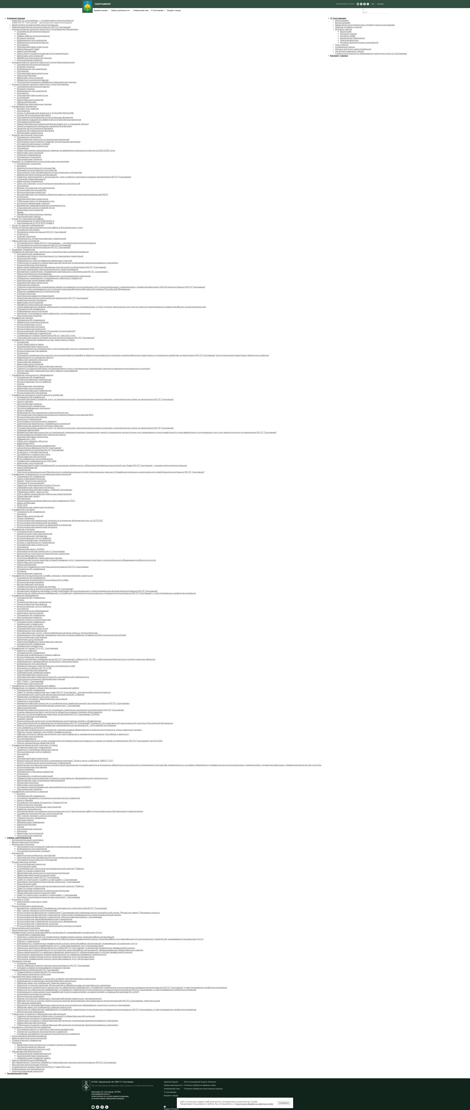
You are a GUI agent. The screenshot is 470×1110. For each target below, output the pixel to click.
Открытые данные (21, 961)
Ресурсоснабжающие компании (33, 408)
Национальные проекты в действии (31, 930)
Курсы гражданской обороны (32, 670)
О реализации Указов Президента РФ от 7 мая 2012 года (46, 335)
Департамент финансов (24, 106)
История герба (347, 36)
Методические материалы (30, 996)
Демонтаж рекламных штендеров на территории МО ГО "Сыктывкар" (52, 298)
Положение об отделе (28, 230)
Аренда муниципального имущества (36, 168)
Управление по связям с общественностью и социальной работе (45, 688)
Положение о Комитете (29, 137)
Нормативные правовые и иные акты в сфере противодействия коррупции (56, 979)
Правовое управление (23, 249)
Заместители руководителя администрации (35, 25)
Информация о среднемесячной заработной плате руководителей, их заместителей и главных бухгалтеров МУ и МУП (78, 992)
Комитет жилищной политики (27, 135)
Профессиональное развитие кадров (36, 586)
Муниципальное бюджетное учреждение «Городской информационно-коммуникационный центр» (69, 915)
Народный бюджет (26, 51)
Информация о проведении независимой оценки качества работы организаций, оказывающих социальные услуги (77, 943)
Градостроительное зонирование (34, 274)
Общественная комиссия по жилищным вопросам (43, 139)
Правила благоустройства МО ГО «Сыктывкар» (41, 972)
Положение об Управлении (31, 578)
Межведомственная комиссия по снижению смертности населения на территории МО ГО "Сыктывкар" (70, 710)
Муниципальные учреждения (27, 906)
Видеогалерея (342, 23)
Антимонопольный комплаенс (28, 840)
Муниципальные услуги (29, 324)
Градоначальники (349, 40)
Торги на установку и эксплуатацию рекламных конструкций (48, 183)
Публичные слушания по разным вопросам (39, 1018)
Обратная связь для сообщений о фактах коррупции (44, 983)
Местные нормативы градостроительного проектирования (47, 269)
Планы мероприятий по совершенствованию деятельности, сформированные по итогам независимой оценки (74, 952)
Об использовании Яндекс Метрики (200, 1082)
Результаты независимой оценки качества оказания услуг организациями (55, 957)
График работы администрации (33, 36)
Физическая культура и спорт (32, 901)
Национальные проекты (29, 159)
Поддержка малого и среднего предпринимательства (45, 1029)
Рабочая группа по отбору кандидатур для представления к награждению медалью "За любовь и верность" (73, 734)
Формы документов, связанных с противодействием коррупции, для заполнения (59, 998)
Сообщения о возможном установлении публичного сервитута (49, 278)
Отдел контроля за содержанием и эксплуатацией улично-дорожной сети (55, 349)
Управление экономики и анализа (30, 791)
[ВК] (361, 4)
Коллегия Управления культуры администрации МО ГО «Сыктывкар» (53, 567)
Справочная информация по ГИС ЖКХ (36, 461)
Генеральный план (141, 10)
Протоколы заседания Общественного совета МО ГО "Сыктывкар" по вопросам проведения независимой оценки (76, 948)
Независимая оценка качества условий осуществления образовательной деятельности (62, 778)
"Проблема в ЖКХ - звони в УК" (32, 492)
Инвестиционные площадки (32, 300)
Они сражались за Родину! (31, 727)
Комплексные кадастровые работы (35, 280)
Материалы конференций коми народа (37, 697)
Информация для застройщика (28, 1069)
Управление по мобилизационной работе (33, 686)
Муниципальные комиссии (31, 192)
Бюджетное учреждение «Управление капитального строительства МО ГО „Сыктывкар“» (62, 271)
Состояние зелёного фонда (31, 1047)
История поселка (26, 38)
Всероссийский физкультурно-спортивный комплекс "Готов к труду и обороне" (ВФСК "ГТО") (65, 760)
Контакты (21, 34)
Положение (23, 342)
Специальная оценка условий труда (36, 208)
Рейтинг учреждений (28, 941)
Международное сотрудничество (29, 1038)
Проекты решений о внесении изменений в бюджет (44, 126)
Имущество (18, 853)
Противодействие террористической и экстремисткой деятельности (53, 677)
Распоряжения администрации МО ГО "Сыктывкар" (44, 247)
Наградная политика (27, 783)
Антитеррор (23, 97)
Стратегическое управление (31, 818)
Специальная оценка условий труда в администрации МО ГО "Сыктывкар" (56, 338)
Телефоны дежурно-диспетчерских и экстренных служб (46, 666)
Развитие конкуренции (29, 809)
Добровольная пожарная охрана (33, 672)
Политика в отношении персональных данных (41, 679)
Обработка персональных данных (34, 58)
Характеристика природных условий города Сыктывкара (46, 1045)
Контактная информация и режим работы (38, 655)
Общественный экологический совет (36, 875)
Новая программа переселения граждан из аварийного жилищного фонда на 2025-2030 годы (66, 150)
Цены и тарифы (25, 401)
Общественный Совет (28, 49)
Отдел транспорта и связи (30, 344)
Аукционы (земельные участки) (33, 203)
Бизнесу (21, 794)
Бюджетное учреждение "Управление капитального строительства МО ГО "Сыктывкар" (62, 908)
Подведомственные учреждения (34, 333)
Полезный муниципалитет (30, 483)
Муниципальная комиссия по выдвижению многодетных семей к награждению (59, 721)
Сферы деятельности (120, 10)
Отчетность (22, 197)
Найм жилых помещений (30, 181)
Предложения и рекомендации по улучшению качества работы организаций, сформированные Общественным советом (80, 950)
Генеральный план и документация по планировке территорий (50, 256)
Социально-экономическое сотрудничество (40, 813)
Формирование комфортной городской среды (41, 434)
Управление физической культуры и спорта (35, 745)
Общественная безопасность (27, 1051)
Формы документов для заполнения (36, 188)
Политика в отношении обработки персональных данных (46, 82)
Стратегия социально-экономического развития (42, 1031)
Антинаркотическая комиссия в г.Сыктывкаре (41, 551)
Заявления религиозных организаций (37, 175)
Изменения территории (352, 38)
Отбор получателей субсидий (32, 360)
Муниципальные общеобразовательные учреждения (44, 919)
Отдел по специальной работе (27, 219)
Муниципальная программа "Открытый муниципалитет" (46, 331)
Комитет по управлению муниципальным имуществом (40, 161)
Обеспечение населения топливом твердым (40, 426)
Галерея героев (25, 719)
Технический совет (27, 258)
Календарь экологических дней (33, 1049)
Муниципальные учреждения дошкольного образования (47, 921)
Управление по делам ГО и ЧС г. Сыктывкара (35, 648)
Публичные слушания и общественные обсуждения (39, 1014)
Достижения (23, 111)
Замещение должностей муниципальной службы (42, 580)
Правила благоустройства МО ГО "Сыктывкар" (40, 450)
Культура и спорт (20, 899)
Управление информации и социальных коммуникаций (41, 474)
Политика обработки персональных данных (39, 366)
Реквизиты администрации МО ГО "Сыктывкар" (42, 232)
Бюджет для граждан (28, 108)
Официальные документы (25, 241)
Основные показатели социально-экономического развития (48, 798)
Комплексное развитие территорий (35, 296)
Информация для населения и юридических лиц (43, 412)
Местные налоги (25, 820)
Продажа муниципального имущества (37, 170)
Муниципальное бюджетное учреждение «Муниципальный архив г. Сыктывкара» (59, 917)
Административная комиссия (27, 1071)
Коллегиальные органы (24, 862)
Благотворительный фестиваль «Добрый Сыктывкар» (44, 490)
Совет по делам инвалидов (31, 871)
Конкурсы (22, 831)
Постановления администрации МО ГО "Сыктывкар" (44, 245)
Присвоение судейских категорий (35, 776)
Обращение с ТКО (26, 439)
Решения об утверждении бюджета (35, 130)
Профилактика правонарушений (34, 1053)
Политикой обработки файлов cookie (254, 1104)
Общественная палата (28, 496)
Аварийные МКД (25, 443)
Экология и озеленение (29, 419)
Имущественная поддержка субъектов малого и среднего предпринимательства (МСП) (62, 194)
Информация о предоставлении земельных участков (44, 260)
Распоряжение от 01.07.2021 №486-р (35, 223)
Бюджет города (174, 10)
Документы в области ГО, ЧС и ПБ (34, 668)
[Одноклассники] (364, 4)
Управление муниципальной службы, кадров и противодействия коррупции (52, 575)
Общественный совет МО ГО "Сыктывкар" (38, 877)
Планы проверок (25, 518)
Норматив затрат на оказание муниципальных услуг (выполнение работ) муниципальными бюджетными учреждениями (80, 811)
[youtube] (358, 4)
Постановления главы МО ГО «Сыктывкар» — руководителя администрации (56, 243)
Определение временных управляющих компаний (43, 423)
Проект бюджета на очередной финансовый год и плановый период (53, 124)
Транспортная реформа (29, 362)
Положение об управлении (31, 254)
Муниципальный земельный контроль (37, 523)
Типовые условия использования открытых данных (43, 968)
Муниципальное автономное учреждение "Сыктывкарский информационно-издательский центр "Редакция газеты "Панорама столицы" (88, 912)
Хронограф (345, 31)
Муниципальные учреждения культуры (37, 924)
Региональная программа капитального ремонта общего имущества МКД (55, 415)
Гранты (20, 756)
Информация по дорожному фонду (35, 357)
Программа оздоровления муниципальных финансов (45, 117)
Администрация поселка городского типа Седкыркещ (40, 84)
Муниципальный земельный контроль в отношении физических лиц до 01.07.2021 (60, 520)
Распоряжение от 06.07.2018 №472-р (35, 221)
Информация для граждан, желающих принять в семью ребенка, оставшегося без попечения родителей (71, 635)
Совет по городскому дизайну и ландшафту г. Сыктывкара (47, 879)
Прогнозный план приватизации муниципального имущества (49, 172)
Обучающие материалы (29, 1003)
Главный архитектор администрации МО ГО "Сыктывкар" (41, 27)
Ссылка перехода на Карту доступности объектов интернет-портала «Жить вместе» (59, 712)
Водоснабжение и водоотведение (35, 459)
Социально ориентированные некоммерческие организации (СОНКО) (54, 787)
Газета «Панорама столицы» (31, 479)
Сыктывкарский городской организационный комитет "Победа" (50, 868)
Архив (20, 212)
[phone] (368, 4)
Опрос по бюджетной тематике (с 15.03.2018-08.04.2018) (45, 113)
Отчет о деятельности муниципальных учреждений (44, 763)
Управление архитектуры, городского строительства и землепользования (50, 252)
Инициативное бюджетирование (29, 1036)
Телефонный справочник (30, 624)
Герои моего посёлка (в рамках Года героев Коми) (42, 53)
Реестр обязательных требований (29, 1060)
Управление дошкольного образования (32, 375)
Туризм (20, 827)
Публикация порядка (28, 285)
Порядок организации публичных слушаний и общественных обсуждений (56, 1016)
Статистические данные (29, 805)
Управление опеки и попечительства (31, 620)
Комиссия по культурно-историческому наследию (43, 553)
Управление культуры (23, 529)
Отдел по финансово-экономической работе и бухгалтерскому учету (47, 227)
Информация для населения (32, 40)
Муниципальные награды (30, 582)
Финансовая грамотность (30, 133)
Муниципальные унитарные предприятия (39, 807)
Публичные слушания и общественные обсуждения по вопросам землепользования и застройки (67, 263)
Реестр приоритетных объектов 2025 (36, 743)
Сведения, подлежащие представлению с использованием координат (54, 276)
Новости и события (27, 650)
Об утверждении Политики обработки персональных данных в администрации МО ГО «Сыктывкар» (64, 1062)
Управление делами (22, 318)
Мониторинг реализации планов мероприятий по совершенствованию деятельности (61, 954)
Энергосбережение (27, 468)
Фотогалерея (342, 20)
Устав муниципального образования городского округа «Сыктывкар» (371, 53)
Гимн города (341, 45)
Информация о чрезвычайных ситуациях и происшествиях (47, 661)
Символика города (345, 47)
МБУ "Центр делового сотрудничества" (37, 816)
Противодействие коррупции (32, 47)
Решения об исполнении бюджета (35, 128)
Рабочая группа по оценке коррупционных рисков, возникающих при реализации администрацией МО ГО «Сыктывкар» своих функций (88, 1001)
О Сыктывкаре (157, 10)
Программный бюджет (29, 122)
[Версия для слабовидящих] (373, 4)
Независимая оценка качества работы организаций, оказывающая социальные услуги (57, 932)
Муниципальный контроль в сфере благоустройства (44, 525)
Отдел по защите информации (28, 225)
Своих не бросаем (26, 503)
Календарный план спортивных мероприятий (41, 780)
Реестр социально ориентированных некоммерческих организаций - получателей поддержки (66, 725)
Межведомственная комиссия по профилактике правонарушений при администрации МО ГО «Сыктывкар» (73, 703)
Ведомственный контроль (30, 556)
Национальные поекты (29, 216)
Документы (23, 45)
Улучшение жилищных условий (33, 144)
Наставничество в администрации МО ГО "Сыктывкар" (45, 589)
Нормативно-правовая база (31, 935)
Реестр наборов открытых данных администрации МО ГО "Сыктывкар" (53, 965)
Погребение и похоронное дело (33, 454)
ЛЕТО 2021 (22, 505)
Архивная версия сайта (345, 4)
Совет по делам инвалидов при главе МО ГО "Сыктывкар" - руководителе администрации (64, 692)
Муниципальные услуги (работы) (34, 382)
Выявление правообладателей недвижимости (41, 205)
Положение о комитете (29, 164)
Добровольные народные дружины (35, 487)
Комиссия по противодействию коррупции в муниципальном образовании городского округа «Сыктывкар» (73, 1005)
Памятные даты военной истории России (38, 485)
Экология (17, 1042)
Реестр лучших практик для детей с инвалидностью (44, 732)
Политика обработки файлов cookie (200, 1085)
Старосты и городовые (28, 701)
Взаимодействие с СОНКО (30, 549)
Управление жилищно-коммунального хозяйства (37, 395)
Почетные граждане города (349, 51)
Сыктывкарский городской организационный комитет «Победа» (50, 694)
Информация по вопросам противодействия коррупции (46, 981)
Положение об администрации (33, 31)
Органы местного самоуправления (353, 49)
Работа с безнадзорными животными (36, 445)
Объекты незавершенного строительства (38, 291)
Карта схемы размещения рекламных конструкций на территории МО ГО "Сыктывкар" (61, 267)
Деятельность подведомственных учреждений (41, 238)
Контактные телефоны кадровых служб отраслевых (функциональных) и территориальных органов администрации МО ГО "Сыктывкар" (87, 591)
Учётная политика (26, 293)
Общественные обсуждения (31, 457)
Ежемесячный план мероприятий (34, 534)
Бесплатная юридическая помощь (30, 1064)
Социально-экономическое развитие (31, 1027)
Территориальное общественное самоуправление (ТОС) (46, 501)
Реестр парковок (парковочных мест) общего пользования (47, 371)
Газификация (24, 470)
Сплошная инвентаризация (31, 179)
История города (343, 29)
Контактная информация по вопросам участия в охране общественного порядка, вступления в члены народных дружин (79, 730)
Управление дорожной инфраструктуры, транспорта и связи (43, 340)
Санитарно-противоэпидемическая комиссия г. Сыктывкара (48, 705)
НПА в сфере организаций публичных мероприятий (44, 494)
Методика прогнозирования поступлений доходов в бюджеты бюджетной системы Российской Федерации (73, 289)
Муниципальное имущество (31, 190)
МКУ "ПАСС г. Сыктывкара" (30, 681)
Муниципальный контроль (31, 327)
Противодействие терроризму (33, 1056)
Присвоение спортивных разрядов (35, 772)
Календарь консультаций (30, 56)
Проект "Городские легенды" (32, 481)
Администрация (100, 10)
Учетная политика (26, 236)
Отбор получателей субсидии (32, 441)
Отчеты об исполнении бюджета (34, 115)
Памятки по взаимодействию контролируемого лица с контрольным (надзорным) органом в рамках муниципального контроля (83, 368)
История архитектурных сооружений (359, 42)
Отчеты (20, 384)
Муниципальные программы (32, 265)
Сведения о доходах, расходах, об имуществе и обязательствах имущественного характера (64, 985)
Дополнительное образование (33, 611)
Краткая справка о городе (348, 27)
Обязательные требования (30, 822)
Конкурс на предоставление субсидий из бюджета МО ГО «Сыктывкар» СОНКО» (58, 714)
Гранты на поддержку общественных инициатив (42, 699)
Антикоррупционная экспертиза (34, 994)
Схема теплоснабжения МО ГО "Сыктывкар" (39, 448)
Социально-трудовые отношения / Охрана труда (42, 802)
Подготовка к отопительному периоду (37, 421)
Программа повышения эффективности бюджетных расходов (49, 119)
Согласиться (284, 1103)
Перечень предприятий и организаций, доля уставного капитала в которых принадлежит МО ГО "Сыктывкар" (74, 177)
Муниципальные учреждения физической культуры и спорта (49, 926)
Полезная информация (29, 155)
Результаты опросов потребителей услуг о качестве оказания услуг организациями (60, 946)
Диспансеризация (26, 738)
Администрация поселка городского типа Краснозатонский (43, 62)
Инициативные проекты (29, 60)
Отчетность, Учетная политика (32, 452)
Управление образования (25, 595)
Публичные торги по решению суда (35, 201)
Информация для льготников (32, 311)
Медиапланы (23, 498)
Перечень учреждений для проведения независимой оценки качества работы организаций (65, 937)
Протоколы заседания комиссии (34, 974)
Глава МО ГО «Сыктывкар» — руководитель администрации (43, 20)
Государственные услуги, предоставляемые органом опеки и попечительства (57, 633)
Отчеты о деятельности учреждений (36, 542)
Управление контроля (23, 509)
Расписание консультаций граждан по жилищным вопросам (48, 141)
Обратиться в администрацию (33, 42)
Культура (21, 904)
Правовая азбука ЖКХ (28, 430)
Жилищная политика (23, 844)
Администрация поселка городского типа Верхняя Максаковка (45, 29)
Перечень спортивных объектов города (37, 749)
